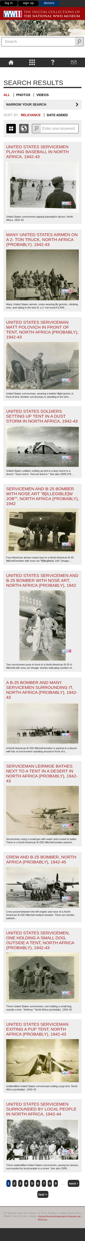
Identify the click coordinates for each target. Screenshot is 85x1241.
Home (11, 62)
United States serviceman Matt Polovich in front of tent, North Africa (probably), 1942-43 (42, 329)
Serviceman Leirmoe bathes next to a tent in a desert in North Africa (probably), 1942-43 (41, 773)
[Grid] (11, 128)
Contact (73, 62)
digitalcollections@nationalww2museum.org (59, 1216)
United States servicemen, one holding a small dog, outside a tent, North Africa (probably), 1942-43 (40, 940)
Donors (49, 3)
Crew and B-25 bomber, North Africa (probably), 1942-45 (41, 859)
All (7, 95)
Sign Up (28, 3)
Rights (11, 70)
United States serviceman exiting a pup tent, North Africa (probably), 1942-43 (37, 1029)
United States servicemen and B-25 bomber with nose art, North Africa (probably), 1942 (42, 580)
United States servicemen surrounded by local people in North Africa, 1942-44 (41, 1109)
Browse (31, 62)
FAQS (53, 62)
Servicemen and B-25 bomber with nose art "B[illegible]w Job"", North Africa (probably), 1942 (42, 496)
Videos (42, 95)
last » (42, 1194)
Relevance (31, 115)
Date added (57, 115)
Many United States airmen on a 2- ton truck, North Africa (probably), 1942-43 (42, 239)
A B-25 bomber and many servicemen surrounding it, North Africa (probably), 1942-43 (41, 690)
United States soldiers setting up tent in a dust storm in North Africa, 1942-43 (42, 416)
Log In (9, 3)
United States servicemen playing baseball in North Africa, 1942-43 (37, 152)
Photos (23, 95)
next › (73, 1183)
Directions (42, 1219)
